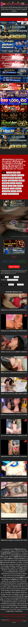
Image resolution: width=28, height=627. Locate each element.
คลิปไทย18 (5, 177)
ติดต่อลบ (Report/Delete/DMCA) (10, 614)
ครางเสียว (5, 185)
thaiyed (12, 188)
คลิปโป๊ (16, 279)
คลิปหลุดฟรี (21, 180)
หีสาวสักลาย (13, 175)
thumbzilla (20, 185)
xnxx (15, 185)
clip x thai (5, 193)
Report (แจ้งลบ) (14, 266)
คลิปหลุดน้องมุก (6, 183)
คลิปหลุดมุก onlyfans (12, 180)
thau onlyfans (6, 188)
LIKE (14, 256)
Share (6, 261)
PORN (9, 279)
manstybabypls (6, 191)
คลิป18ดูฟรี (19, 183)
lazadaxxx (11, 284)
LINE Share (21, 261)
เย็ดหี (14, 172)
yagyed (10, 185)
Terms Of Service (20, 616)
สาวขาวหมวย (20, 175)
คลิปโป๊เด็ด (11, 177)
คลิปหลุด (12, 279)
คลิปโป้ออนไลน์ (18, 177)
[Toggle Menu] (26, 19)
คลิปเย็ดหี (4, 180)
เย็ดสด (18, 172)
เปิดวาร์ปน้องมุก (6, 175)
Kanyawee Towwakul (13, 193)
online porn (18, 188)
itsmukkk (14, 191)
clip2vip (19, 191)
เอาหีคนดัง (9, 172)
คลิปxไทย (13, 183)
